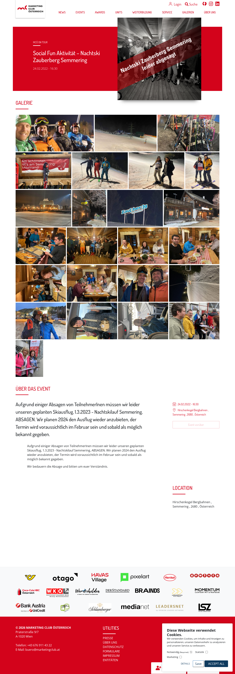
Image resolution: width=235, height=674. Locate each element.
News (62, 12)
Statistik (199, 652)
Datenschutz (113, 647)
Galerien (188, 12)
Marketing (172, 657)
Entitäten (110, 660)
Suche (193, 4)
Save (198, 664)
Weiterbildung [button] (142, 12)
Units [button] (118, 12)
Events (80, 12)
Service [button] (167, 12)
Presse (108, 638)
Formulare (111, 651)
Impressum (111, 656)
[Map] (91, 521)
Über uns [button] (210, 12)
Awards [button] (100, 12)
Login (177, 4)
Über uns (110, 642)
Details (185, 663)
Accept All (216, 664)
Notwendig (178, 652)
